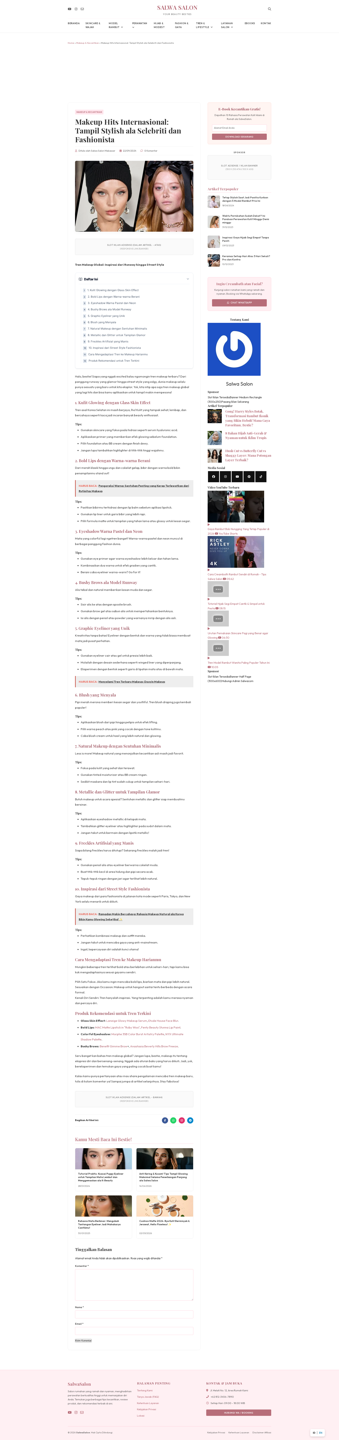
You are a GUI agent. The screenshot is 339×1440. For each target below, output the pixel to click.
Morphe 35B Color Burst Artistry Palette (137, 1034)
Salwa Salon (177, 7)
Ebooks (250, 23)
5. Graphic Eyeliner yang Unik (106, 316)
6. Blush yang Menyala (102, 322)
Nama (79, 1307)
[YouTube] (69, 9)
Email (79, 1323)
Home (71, 42)
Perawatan (139, 23)
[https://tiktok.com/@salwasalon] (260, 476)
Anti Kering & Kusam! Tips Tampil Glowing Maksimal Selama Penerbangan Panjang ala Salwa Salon (163, 1177)
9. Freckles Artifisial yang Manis (108, 341)
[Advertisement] (169, 73)
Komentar (82, 1266)
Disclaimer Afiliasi (261, 1432)
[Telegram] (190, 1120)
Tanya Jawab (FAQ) (148, 1396)
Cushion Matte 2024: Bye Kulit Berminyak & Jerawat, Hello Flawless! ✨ (164, 1222)
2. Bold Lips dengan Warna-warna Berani (114, 296)
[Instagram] (76, 9)
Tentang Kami (145, 1390)
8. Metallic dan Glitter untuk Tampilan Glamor (116, 335)
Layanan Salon (227, 25)
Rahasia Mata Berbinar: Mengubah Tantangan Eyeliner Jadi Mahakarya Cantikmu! (99, 1224)
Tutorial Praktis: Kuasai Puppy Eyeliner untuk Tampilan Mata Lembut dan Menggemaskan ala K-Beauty (100, 1177)
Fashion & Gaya (181, 25)
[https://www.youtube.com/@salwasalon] (237, 476)
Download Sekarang (239, 136)
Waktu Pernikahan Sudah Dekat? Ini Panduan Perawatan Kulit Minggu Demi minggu (245, 219)
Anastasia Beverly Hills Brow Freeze (154, 1046)
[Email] (82, 9)
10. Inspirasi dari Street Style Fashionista (115, 347)
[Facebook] (165, 1120)
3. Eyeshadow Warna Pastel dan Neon (112, 303)
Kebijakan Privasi (146, 1409)
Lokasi (140, 1415)
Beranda (74, 23)
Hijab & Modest (159, 25)
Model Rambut (114, 25)
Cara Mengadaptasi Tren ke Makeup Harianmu (118, 354)
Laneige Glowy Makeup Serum (126, 1020)
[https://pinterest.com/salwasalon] (249, 476)
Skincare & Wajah (92, 25)
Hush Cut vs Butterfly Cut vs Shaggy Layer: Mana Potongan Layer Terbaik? (248, 455)
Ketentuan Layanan (148, 1403)
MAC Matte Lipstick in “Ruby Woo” (117, 1027)
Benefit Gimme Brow (113, 1046)
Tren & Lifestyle (202, 25)
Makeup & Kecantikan (87, 42)
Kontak (266, 23)
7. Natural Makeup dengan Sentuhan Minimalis (117, 328)
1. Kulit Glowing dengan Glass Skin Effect (113, 290)
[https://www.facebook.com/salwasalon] (213, 476)
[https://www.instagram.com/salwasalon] (225, 476)
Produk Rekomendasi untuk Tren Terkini (114, 360)
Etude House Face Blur (163, 1020)
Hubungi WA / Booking (238, 1412)
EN (320, 1432)
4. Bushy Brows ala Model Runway (109, 309)
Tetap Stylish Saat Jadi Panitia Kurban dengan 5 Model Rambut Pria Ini (245, 199)
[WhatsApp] (173, 1120)
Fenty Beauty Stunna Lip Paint (160, 1027)
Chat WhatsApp (241, 302)
